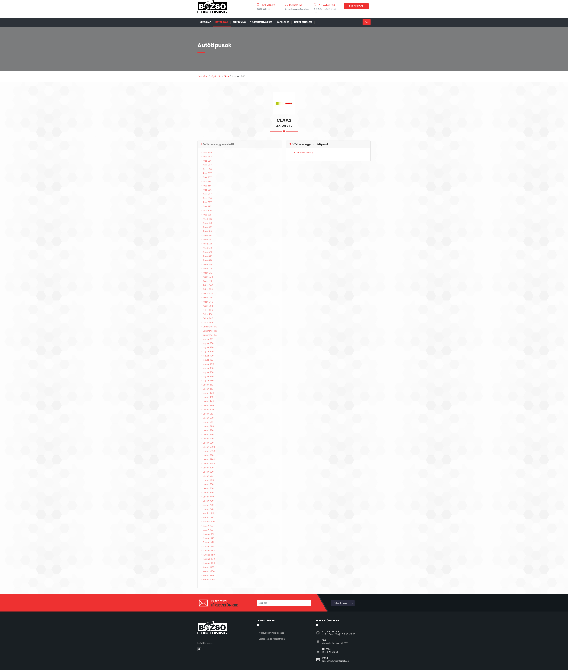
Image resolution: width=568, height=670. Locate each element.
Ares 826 (207, 211)
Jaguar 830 (208, 339)
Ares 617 (207, 186)
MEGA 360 (208, 530)
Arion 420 (208, 223)
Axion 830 (208, 281)
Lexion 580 (208, 443)
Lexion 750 (208, 501)
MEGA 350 (208, 526)
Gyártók (216, 76)
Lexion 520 (208, 418)
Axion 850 (208, 289)
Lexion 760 (208, 505)
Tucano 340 (208, 542)
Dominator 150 (210, 335)
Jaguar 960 (208, 372)
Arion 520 (207, 236)
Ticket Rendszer (303, 22)
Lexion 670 (208, 493)
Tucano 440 (209, 551)
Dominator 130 (210, 327)
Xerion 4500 (209, 576)
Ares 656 (207, 190)
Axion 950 (208, 306)
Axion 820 (208, 277)
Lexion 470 (208, 410)
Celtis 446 (208, 318)
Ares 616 (207, 182)
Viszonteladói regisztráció (272, 639)
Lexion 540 (208, 426)
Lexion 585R (209, 451)
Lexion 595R (209, 464)
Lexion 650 (208, 484)
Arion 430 (207, 227)
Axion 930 (208, 298)
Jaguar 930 (208, 360)
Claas (226, 76)
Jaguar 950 (208, 368)
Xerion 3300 (208, 567)
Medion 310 (208, 513)
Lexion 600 (208, 468)
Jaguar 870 (208, 348)
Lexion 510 (208, 414)
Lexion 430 (208, 397)
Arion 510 (207, 231)
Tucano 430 (208, 547)
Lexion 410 (208, 385)
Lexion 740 (208, 497)
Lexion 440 (208, 401)
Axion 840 (208, 285)
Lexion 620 (208, 472)
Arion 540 (208, 244)
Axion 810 (207, 273)
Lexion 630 (208, 476)
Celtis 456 (208, 323)
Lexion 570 (208, 439)
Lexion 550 (208, 430)
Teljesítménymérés (261, 22)
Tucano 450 (209, 555)
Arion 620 (207, 252)
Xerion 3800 (209, 571)
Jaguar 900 (208, 356)
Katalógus (221, 22)
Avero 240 (208, 269)
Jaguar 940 (208, 364)
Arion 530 (207, 240)
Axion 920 (208, 294)
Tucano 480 (209, 563)
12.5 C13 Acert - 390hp (302, 153)
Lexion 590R (209, 459)
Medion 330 (208, 518)
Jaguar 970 (208, 377)
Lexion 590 (208, 455)
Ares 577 (207, 177)
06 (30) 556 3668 (264, 9)
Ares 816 (207, 207)
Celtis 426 (208, 310)
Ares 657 (207, 194)
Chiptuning (239, 22)
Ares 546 (207, 153)
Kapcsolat (283, 22)
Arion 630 (207, 256)
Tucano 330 (208, 538)
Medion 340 (209, 522)
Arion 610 (207, 248)
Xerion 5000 (209, 580)
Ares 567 (207, 173)
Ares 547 (207, 157)
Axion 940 (208, 302)
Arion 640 (208, 260)
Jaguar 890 (208, 352)
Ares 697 (207, 202)
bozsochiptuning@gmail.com (297, 9)
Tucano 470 (209, 559)
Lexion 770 (208, 509)
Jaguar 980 (208, 381)
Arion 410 (207, 219)
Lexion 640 (208, 480)
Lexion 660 (208, 489)
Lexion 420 (208, 393)
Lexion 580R (209, 447)
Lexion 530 (208, 422)
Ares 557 (207, 165)
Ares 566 (207, 169)
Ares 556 (207, 161)
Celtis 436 (208, 314)
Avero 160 (208, 265)
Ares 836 (207, 215)
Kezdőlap (205, 22)
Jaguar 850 (208, 343)
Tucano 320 (208, 534)
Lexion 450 (208, 406)
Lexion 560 (208, 435)
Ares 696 (207, 198)
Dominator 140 (210, 331)
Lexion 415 (208, 389)
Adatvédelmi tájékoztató (271, 633)
